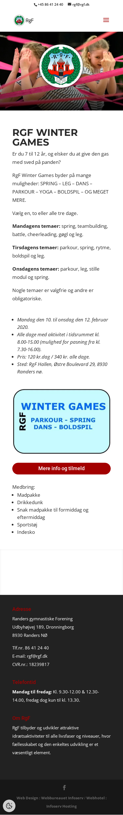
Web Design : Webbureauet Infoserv (50, 797)
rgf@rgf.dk (37, 656)
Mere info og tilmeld (61, 468)
